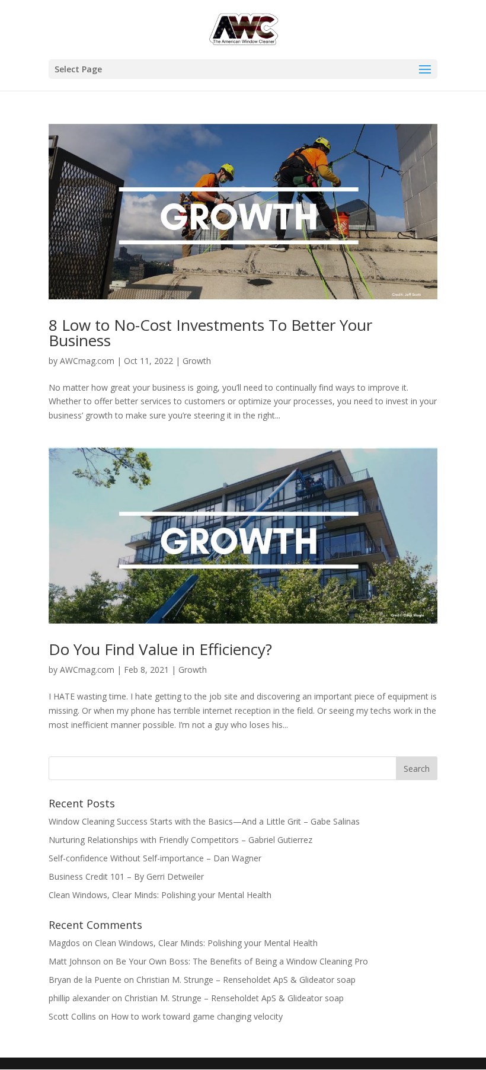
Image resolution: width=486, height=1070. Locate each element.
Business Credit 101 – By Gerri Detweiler (127, 876)
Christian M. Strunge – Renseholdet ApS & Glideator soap (246, 979)
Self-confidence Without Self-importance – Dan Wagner (155, 858)
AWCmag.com (87, 360)
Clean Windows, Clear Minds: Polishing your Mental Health (160, 894)
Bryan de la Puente (85, 979)
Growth (197, 360)
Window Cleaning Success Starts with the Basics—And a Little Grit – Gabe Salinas (204, 821)
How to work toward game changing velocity (197, 1016)
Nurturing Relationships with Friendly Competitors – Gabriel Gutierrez (180, 839)
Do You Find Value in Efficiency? (160, 649)
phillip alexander (79, 998)
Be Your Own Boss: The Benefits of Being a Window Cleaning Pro (242, 961)
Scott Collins (72, 1016)
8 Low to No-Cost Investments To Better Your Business (210, 332)
